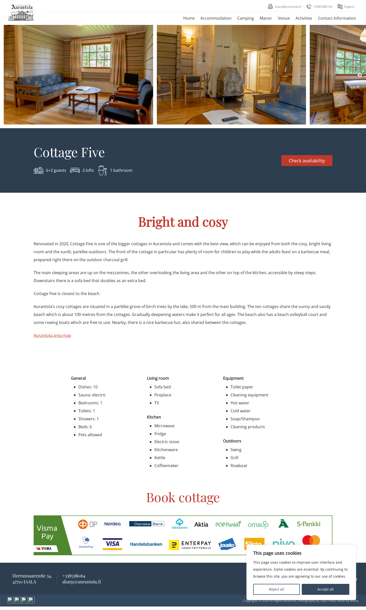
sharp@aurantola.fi (288, 6)
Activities (304, 18)
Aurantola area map (52, 335)
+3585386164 (322, 6)
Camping (245, 18)
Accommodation (216, 18)
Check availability (307, 161)
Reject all (276, 589)
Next (359, 75)
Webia (354, 601)
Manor (266, 18)
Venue (284, 18)
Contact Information (337, 18)
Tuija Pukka (328, 601)
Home (189, 18)
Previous (6, 75)
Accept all (325, 589)
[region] (301, 572)
